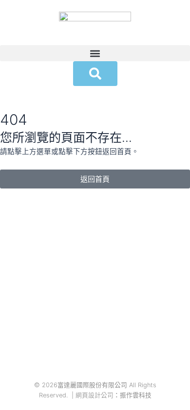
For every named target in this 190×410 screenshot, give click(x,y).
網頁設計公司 (95, 395)
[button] (95, 53)
